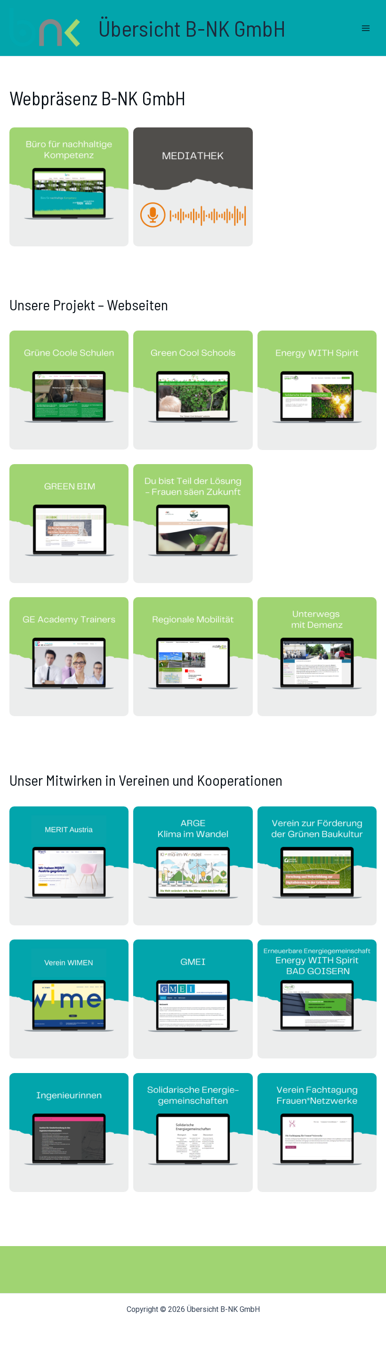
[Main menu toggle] (366, 28)
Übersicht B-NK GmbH (192, 28)
